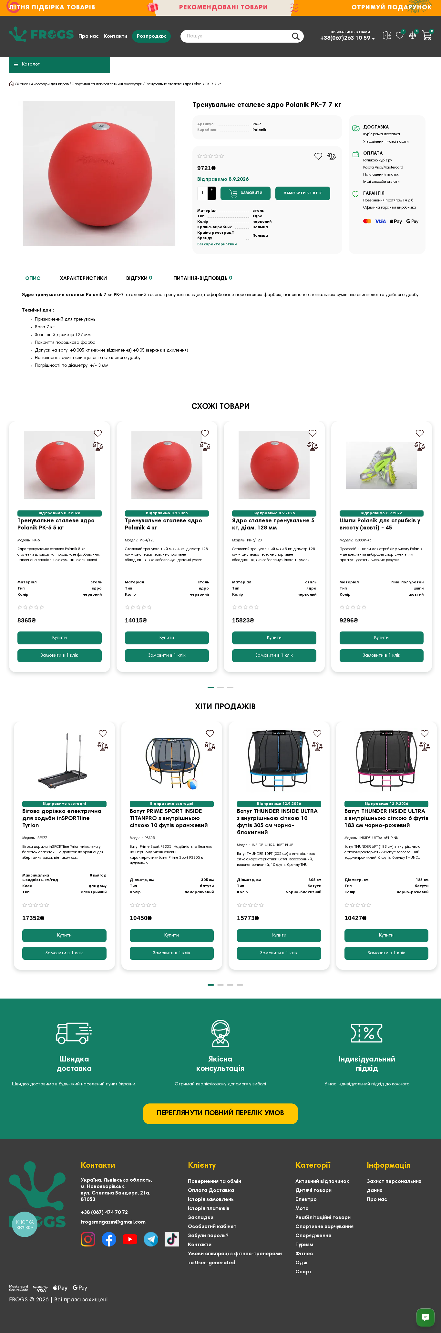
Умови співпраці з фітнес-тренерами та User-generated (235, 1258)
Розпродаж (151, 36)
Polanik (259, 130)
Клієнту (202, 1166)
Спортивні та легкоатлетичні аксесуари (107, 84)
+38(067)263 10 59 (345, 38)
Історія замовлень (211, 1199)
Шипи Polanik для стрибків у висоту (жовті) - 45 (380, 524)
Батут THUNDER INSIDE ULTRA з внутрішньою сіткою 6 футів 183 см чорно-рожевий (386, 819)
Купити (59, 638)
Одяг (301, 1263)
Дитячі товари (313, 1190)
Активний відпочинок (322, 1181)
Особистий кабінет (212, 1226)
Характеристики (83, 278)
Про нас (88, 36)
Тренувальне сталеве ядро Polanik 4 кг (163, 524)
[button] (9, 551)
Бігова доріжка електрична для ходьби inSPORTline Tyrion (61, 819)
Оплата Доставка (211, 1190)
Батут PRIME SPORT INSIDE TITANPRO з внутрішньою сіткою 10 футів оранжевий (169, 819)
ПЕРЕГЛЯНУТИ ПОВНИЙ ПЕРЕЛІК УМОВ (220, 1113)
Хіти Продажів (225, 707)
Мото (302, 1208)
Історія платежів (209, 1208)
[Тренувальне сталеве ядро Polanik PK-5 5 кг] (59, 465)
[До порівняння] (331, 156)
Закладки (200, 1217)
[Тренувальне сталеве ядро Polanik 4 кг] (167, 465)
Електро (306, 1199)
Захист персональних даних (394, 1186)
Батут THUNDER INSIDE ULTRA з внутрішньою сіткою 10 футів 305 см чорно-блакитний (277, 822)
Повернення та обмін (214, 1181)
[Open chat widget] (425, 1317)
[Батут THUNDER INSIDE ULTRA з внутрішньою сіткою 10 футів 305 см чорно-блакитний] (279, 760)
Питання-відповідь (202, 278)
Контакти (115, 36)
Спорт (303, 1272)
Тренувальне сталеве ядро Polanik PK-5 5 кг (56, 524)
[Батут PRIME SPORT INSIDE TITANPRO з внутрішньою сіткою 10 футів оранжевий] (172, 760)
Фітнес (22, 84)
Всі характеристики (217, 244)
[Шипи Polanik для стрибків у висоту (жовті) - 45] (382, 465)
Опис (33, 278)
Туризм (304, 1244)
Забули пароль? (208, 1235)
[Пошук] (295, 36)
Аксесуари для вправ (50, 84)
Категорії (312, 1166)
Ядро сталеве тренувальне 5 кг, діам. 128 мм (273, 524)
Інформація (388, 1166)
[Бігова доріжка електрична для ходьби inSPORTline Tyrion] (64, 760)
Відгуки (139, 278)
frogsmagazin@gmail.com (113, 1222)
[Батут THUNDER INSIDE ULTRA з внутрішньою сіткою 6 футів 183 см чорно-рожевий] (386, 760)
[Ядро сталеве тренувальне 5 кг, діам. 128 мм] (274, 465)
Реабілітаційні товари (323, 1217)
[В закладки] (318, 156)
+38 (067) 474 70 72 (104, 1212)
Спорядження (313, 1235)
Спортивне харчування (324, 1226)
